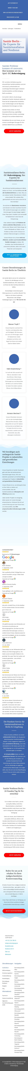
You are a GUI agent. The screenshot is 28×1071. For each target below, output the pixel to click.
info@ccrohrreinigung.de (11, 943)
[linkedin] (12, 958)
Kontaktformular (9, 946)
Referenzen (8, 954)
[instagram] (7, 958)
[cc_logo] (14, 928)
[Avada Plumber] (8, 23)
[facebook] (2, 958)
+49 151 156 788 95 (10, 940)
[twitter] (5, 958)
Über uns (7, 951)
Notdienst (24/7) (9, 948)
